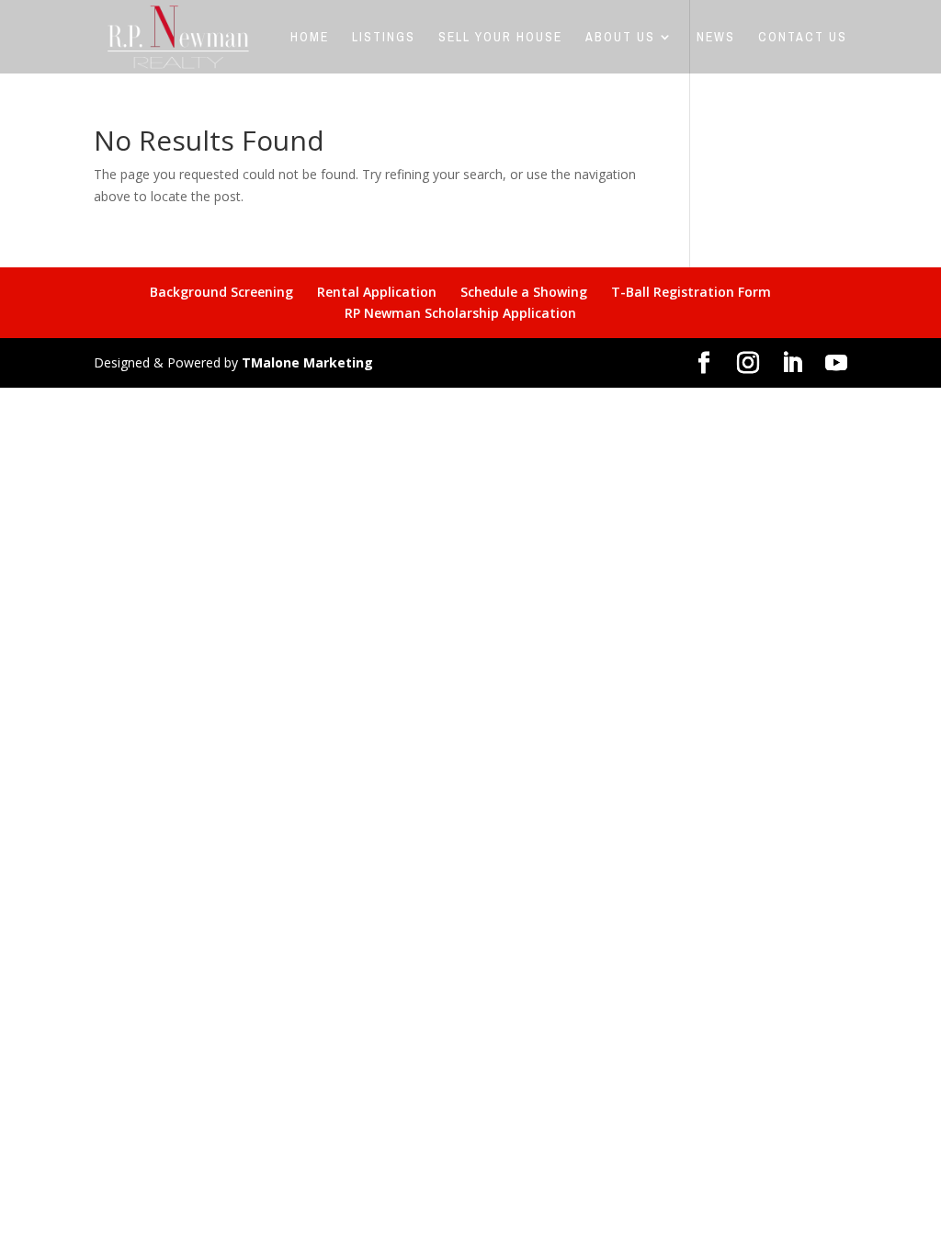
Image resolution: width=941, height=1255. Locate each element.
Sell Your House (500, 37)
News (716, 37)
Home (309, 37)
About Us (620, 37)
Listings (383, 37)
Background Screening (221, 291)
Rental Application (376, 291)
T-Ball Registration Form (691, 291)
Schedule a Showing (523, 291)
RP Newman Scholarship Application (460, 313)
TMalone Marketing (307, 362)
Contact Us (802, 37)
